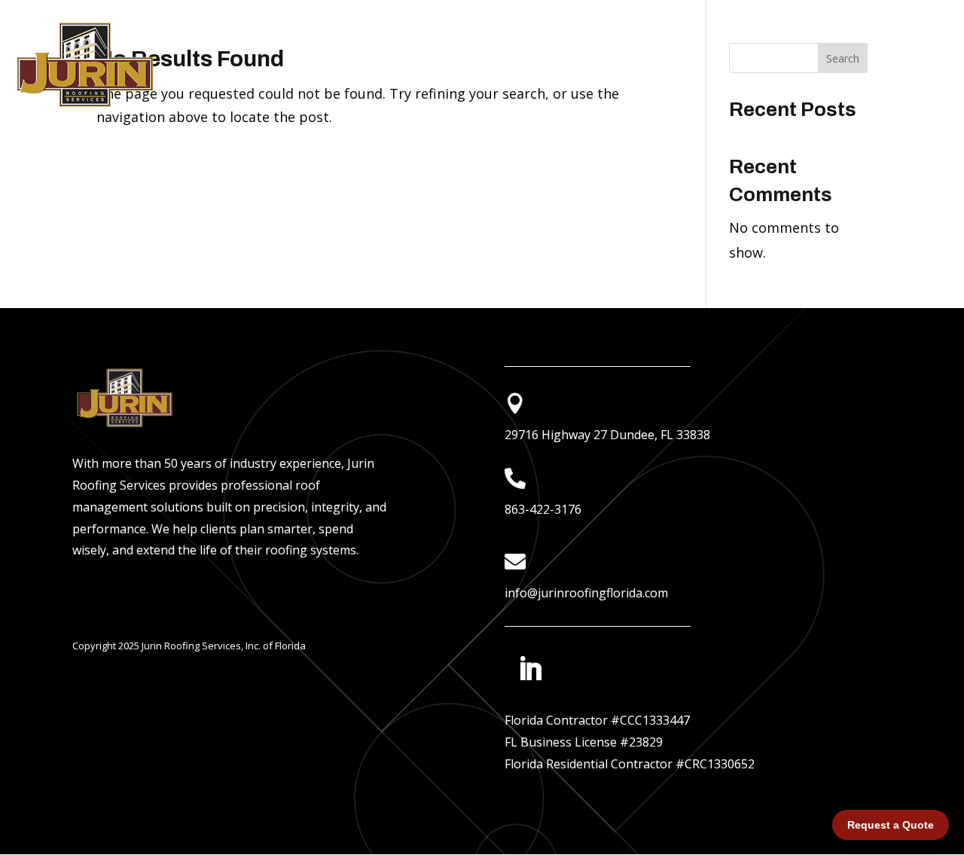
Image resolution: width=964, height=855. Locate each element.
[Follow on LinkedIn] (530, 669)
